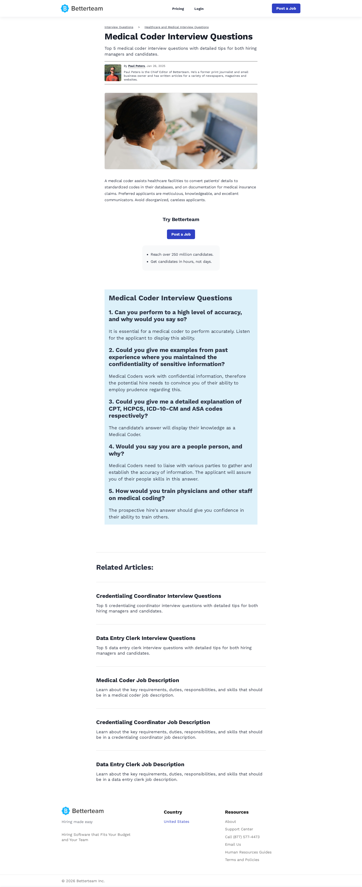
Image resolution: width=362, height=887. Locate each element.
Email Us (233, 844)
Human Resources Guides (248, 852)
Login (199, 9)
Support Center (239, 829)
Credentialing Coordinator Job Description (153, 722)
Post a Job (286, 8)
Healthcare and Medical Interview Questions (177, 27)
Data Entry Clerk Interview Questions (145, 638)
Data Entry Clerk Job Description (140, 764)
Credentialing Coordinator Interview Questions (158, 596)
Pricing (178, 9)
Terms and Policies (242, 859)
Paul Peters (136, 66)
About (230, 821)
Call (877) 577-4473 (242, 837)
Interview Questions (119, 27)
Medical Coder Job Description (137, 680)
